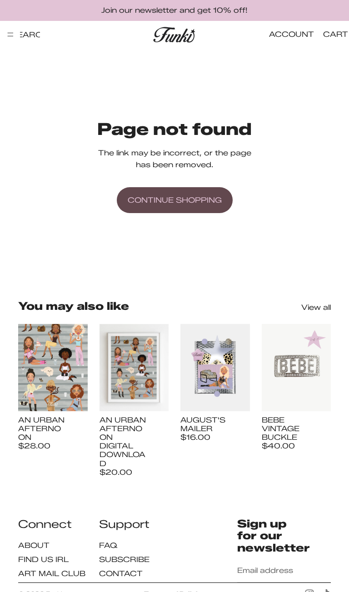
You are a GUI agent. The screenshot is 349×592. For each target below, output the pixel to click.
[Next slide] (78, 368)
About (34, 545)
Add (162, 397)
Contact (121, 573)
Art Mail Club (51, 573)
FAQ (108, 545)
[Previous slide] (28, 368)
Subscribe (124, 559)
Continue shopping (175, 200)
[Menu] (10, 34)
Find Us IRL (43, 559)
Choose (81, 397)
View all (316, 307)
